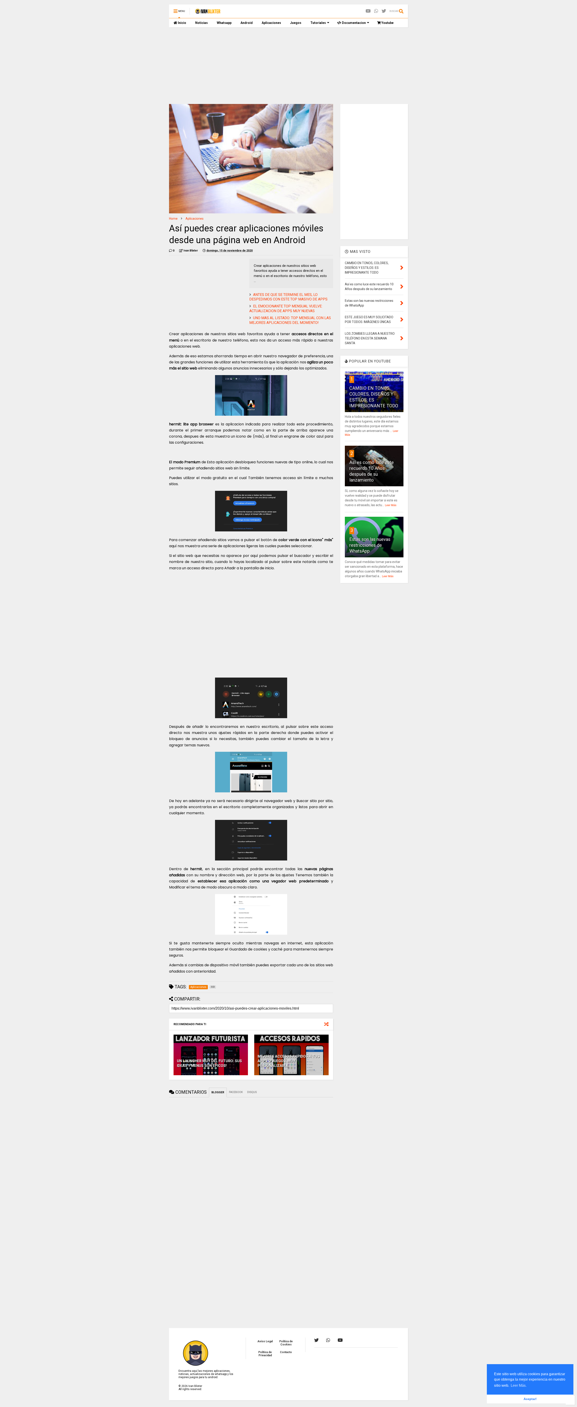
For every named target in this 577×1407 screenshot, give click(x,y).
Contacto (286, 1352)
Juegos (295, 23)
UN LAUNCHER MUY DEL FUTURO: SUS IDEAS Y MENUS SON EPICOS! (209, 1063)
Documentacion (353, 23)
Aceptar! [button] (530, 1399)
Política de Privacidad (265, 1354)
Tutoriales (318, 23)
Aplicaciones (271, 23)
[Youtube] (368, 11)
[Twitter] (384, 11)
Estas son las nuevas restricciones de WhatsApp (369, 545)
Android (246, 23)
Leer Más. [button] (519, 1385)
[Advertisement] (288, 65)
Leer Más (390, 505)
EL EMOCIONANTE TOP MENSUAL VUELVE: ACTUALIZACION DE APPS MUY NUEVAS (285, 308)
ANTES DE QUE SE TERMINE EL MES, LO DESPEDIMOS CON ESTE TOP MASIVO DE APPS (288, 297)
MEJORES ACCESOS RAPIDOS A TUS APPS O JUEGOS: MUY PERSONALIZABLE (289, 1061)
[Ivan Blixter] (207, 12)
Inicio (181, 23)
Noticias (201, 23)
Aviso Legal (265, 1341)
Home (173, 218)
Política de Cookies (286, 1343)
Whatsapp (224, 23)
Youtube (387, 23)
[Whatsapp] (376, 11)
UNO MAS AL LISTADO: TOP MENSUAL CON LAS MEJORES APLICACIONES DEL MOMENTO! (290, 320)
